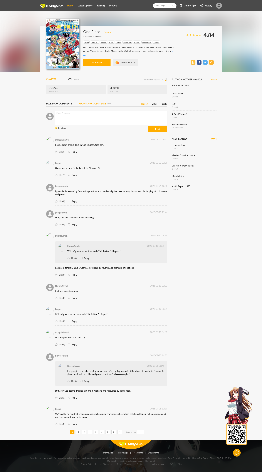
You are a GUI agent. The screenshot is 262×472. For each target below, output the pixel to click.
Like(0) (62, 201)
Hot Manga (123, 453)
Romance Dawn (179, 124)
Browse (113, 5)
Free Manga (138, 453)
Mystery (156, 42)
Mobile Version (157, 464)
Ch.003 (175, 107)
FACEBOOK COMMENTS (59, 103)
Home (70, 5)
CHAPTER (53, 79)
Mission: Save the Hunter (183, 155)
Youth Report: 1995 (181, 186)
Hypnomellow (178, 145)
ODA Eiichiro (95, 36)
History (208, 5)
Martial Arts (127, 42)
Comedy (103, 42)
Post (157, 129)
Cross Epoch (177, 93)
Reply (74, 152)
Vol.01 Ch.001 (177, 128)
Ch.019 (175, 148)
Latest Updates (85, 5)
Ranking (101, 5)
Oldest (154, 103)
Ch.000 (175, 97)
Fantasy (118, 42)
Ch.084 (175, 158)
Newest (144, 103)
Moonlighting (178, 176)
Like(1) (62, 152)
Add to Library (128, 62)
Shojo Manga (153, 453)
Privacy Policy (87, 464)
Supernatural (146, 42)
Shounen (137, 42)
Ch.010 (175, 169)
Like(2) (62, 424)
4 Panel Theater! (179, 114)
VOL (74, 79)
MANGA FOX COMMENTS (95, 103)
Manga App (108, 453)
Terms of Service (124, 464)
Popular (164, 103)
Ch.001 (175, 117)
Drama (111, 42)
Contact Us (141, 464)
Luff (173, 104)
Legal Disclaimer (105, 464)
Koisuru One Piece (180, 85)
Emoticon (62, 128)
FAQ (171, 464)
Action (86, 42)
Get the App (190, 5)
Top (179, 464)
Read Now (96, 62)
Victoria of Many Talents (183, 165)
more (213, 79)
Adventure (94, 42)
